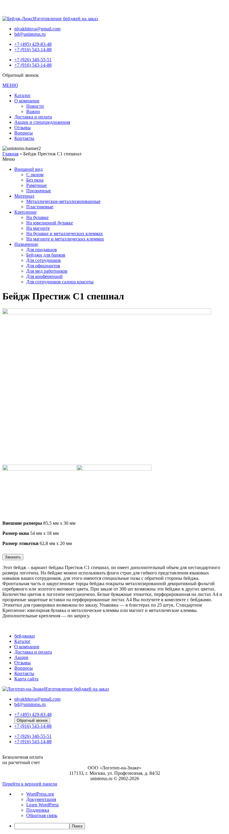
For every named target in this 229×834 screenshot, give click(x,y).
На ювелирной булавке (49, 222)
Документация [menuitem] (41, 799)
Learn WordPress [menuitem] (42, 804)
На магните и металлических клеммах (65, 238)
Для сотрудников (43, 260)
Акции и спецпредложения (42, 122)
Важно (33, 111)
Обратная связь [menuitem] (41, 815)
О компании (26, 100)
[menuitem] (120, 826)
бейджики (24, 635)
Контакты (24, 138)
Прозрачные (38, 190)
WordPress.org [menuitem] (40, 793)
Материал (24, 196)
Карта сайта (26, 678)
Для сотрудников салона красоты (60, 281)
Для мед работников (46, 271)
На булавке (37, 217)
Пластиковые (39, 206)
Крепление (25, 212)
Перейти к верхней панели (29, 783)
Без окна (35, 179)
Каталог (22, 95)
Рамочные (36, 185)
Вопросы (23, 132)
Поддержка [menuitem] (37, 810)
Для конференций (44, 276)
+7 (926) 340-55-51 (33, 59)
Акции (21, 657)
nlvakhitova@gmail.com (37, 28)
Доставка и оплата (33, 116)
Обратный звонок (32, 720)
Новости (35, 106)
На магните (38, 228)
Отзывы (22, 127)
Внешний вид (28, 169)
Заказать (13, 557)
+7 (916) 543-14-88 (33, 49)
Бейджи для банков (45, 254)
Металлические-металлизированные (63, 201)
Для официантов (43, 265)
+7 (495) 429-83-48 (33, 44)
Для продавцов (41, 249)
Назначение (26, 244)
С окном (35, 174)
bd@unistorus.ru (30, 34)
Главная (10, 153)
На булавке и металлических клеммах (64, 233)
